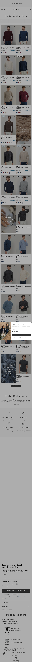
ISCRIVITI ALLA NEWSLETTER (21, 335)
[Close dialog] (31, 323)
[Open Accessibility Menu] (4, 653)
